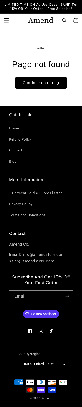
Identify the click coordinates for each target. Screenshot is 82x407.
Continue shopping (41, 83)
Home (14, 128)
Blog (13, 161)
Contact (15, 150)
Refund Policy (20, 139)
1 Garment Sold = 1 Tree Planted (35, 193)
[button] (6, 20)
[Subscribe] (67, 296)
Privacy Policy (20, 204)
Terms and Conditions (27, 215)
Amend (47, 398)
